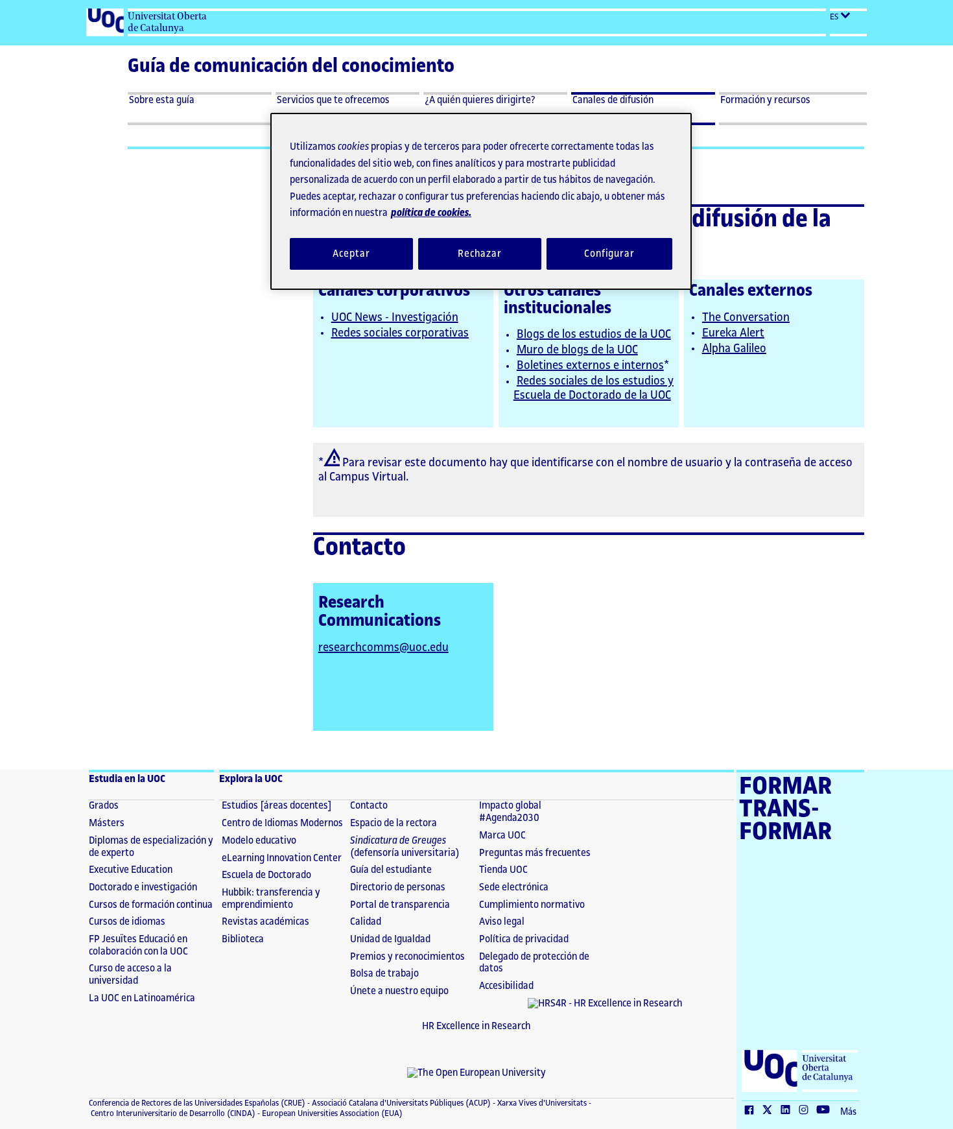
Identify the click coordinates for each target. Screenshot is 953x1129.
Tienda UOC (503, 869)
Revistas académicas (265, 921)
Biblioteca (243, 939)
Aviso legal (501, 921)
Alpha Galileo (734, 348)
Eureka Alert (733, 332)
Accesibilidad (506, 986)
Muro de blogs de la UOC (577, 349)
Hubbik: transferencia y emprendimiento (271, 898)
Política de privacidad (524, 939)
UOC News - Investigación (394, 317)
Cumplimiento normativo (532, 904)
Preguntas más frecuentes (535, 853)
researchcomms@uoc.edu (383, 647)
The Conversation (746, 317)
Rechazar (480, 253)
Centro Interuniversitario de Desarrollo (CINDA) (172, 1113)
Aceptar (351, 253)
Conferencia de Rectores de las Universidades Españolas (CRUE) (197, 1103)
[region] (481, 201)
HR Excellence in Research (476, 1026)
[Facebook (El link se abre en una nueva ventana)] (752, 1110)
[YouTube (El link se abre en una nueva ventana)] (826, 1110)
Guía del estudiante (391, 869)
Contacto (369, 805)
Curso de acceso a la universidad (130, 974)
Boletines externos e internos (590, 365)
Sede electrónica (513, 887)
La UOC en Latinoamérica (142, 998)
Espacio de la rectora (393, 823)
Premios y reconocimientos (407, 956)
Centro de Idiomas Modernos (282, 823)
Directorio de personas (397, 887)
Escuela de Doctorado (266, 875)
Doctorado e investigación (143, 887)
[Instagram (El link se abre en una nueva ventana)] (806, 1110)
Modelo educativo (259, 840)
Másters (106, 823)
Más (848, 1112)
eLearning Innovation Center (282, 858)
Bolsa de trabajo (384, 973)
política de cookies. (431, 213)
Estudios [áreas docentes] (277, 805)
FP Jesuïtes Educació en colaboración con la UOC (138, 945)
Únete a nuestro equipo (399, 991)
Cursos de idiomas (127, 921)
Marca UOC (502, 835)
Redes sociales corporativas (400, 332)
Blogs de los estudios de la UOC (594, 333)
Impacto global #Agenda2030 (510, 812)
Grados (104, 805)
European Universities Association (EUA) (331, 1113)
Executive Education (130, 869)
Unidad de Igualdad (390, 939)
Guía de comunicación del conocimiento (291, 66)
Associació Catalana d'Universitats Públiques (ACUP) (400, 1103)
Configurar (609, 253)
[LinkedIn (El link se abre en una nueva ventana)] (788, 1110)
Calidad (365, 921)
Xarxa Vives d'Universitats (541, 1103)
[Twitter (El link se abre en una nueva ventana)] (770, 1110)
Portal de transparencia (400, 904)
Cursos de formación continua (151, 904)
